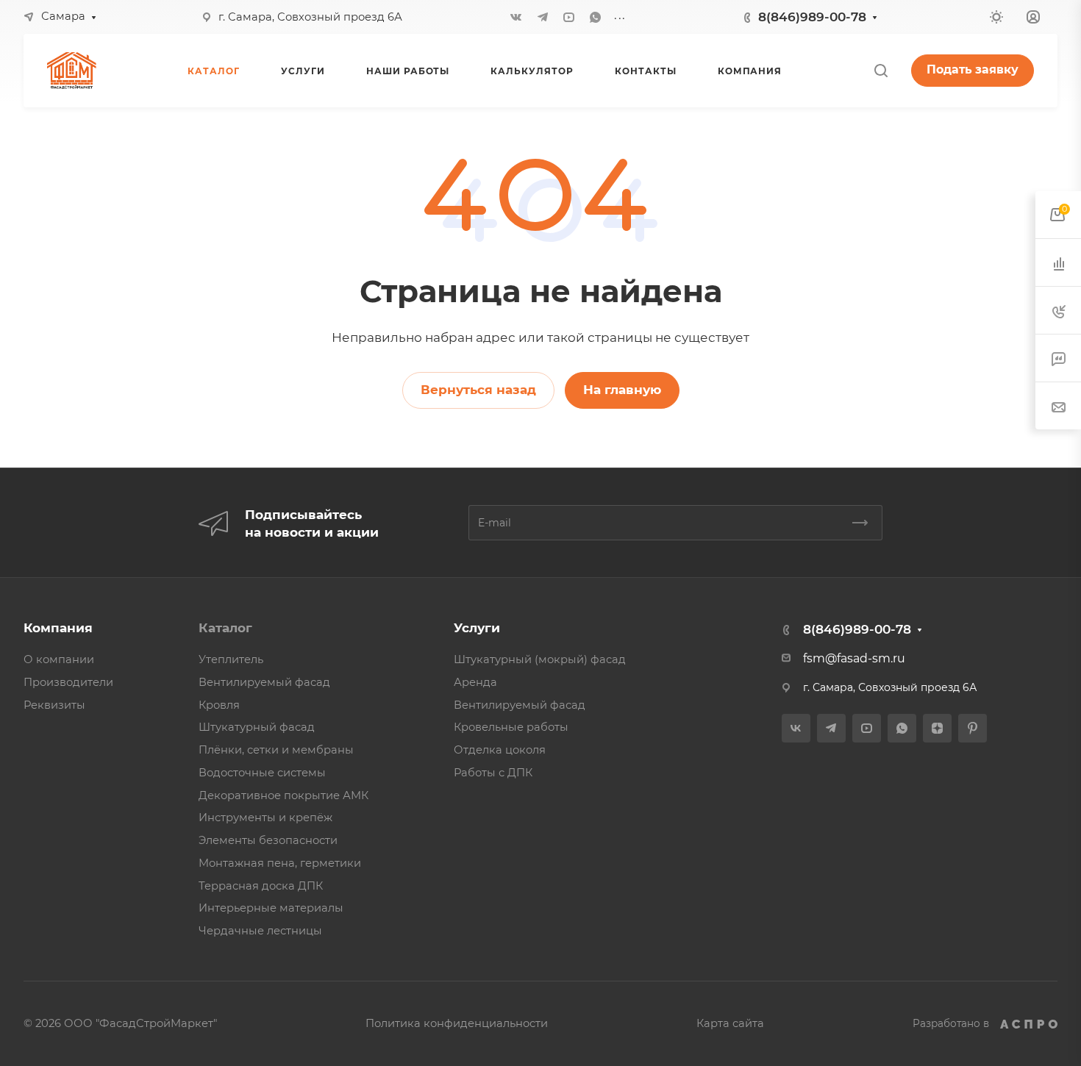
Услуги (477, 627)
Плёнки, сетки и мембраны (276, 749)
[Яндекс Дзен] (937, 728)
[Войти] (1033, 17)
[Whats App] (595, 17)
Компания (58, 627)
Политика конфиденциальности (456, 1023)
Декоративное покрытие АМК (283, 795)
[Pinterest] (972, 728)
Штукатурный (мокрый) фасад (540, 659)
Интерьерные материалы (271, 908)
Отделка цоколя (500, 749)
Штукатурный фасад (257, 727)
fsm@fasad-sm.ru (854, 658)
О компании (59, 659)
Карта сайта (730, 1023)
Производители (68, 682)
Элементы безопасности (268, 840)
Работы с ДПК (493, 772)
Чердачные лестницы (260, 930)
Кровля (219, 705)
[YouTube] (569, 17)
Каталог (225, 627)
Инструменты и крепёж (265, 817)
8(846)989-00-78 (812, 17)
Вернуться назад (478, 389)
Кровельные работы (511, 727)
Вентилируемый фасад (264, 682)
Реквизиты (54, 705)
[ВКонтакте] (516, 17)
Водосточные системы (262, 772)
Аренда (475, 682)
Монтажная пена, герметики (280, 863)
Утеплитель (231, 659)
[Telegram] (542, 17)
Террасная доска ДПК (261, 885)
